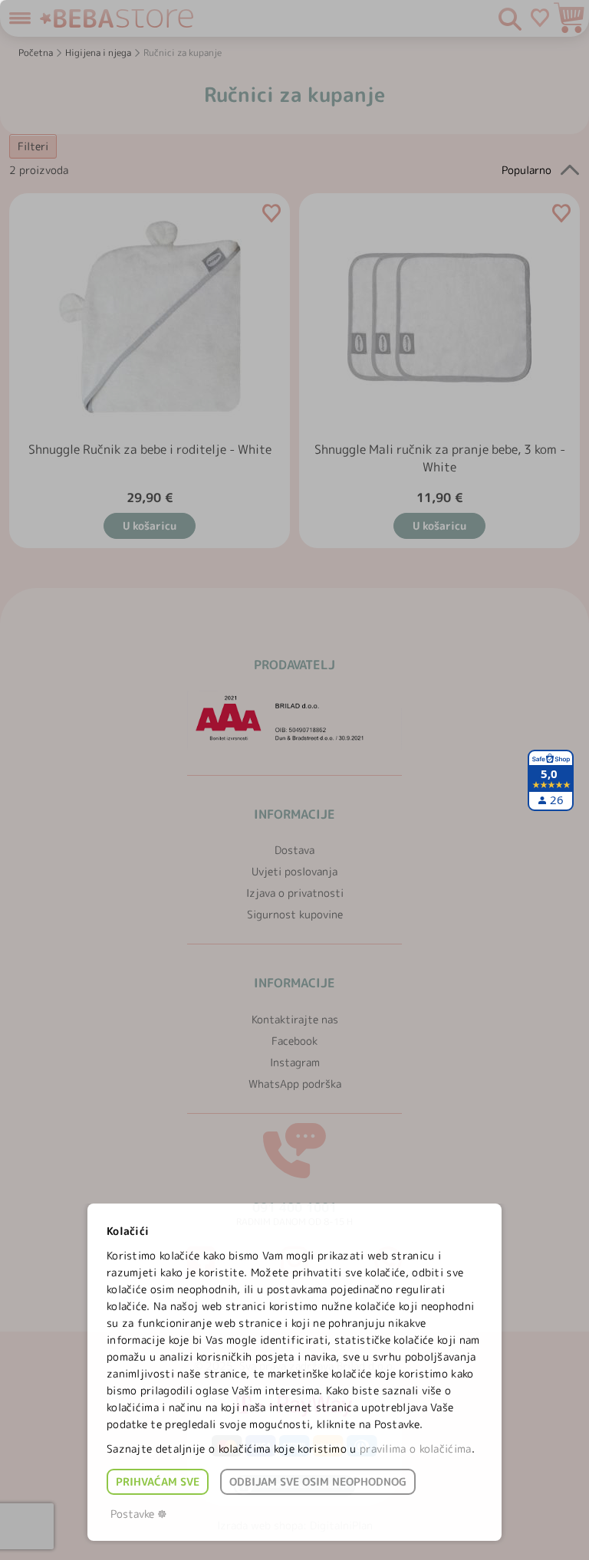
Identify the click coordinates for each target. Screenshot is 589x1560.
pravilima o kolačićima (416, 1448)
